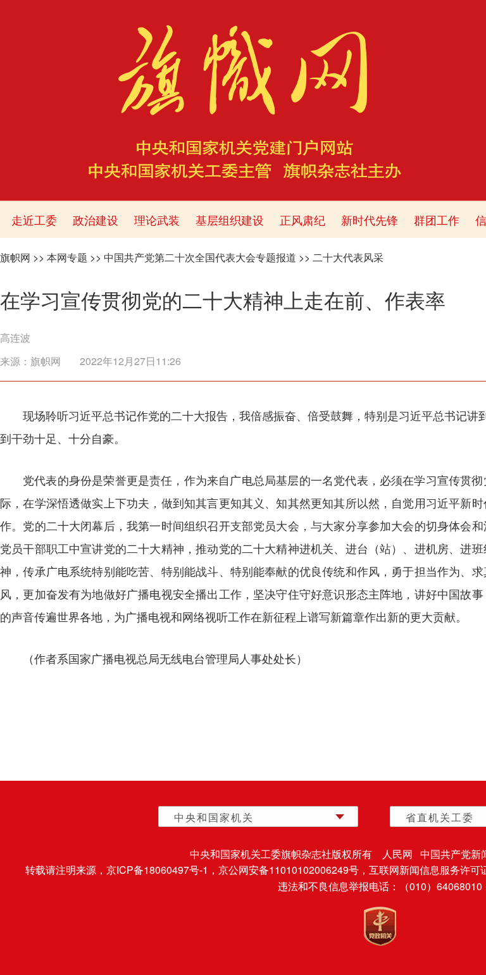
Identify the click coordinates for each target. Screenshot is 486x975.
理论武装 (157, 219)
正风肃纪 (302, 219)
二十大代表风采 (348, 257)
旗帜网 (15, 257)
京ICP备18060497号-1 (157, 869)
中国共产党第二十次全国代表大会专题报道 (200, 257)
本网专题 (67, 257)
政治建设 (95, 219)
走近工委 (34, 219)
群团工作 (436, 219)
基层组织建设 (230, 219)
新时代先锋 (369, 219)
